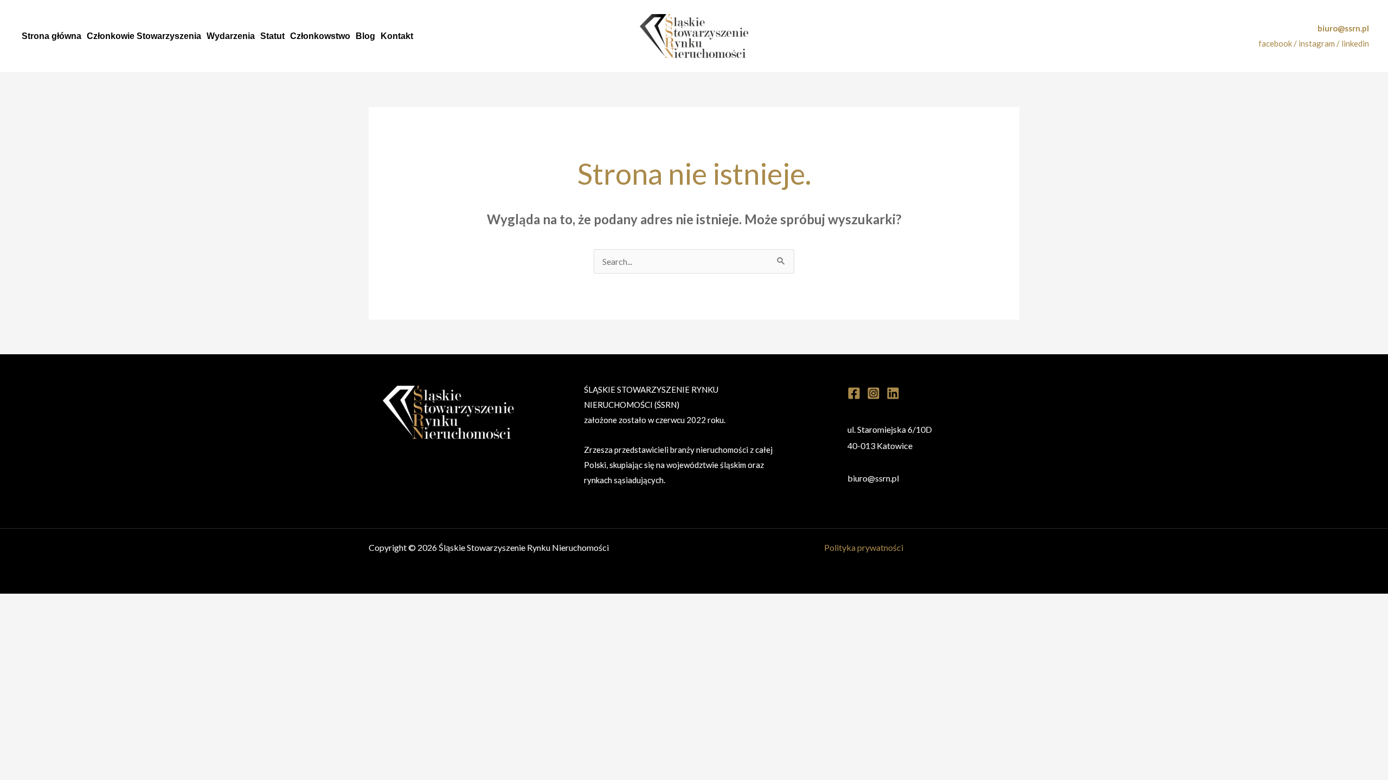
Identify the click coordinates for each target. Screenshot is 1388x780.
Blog (365, 36)
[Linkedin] (892, 393)
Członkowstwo (320, 36)
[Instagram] (873, 393)
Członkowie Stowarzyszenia (144, 36)
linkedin (1355, 43)
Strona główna (51, 36)
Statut (272, 36)
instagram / (1320, 43)
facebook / (1278, 43)
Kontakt (397, 36)
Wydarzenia (231, 36)
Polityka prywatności (863, 547)
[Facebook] (853, 393)
